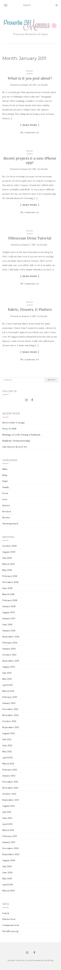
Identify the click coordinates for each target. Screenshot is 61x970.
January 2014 (8, 648)
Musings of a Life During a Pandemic (21, 434)
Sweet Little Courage (13, 422)
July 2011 (6, 812)
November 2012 (10, 715)
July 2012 (6, 739)
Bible (5, 469)
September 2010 (10, 854)
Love (5, 499)
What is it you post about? (30, 78)
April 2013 (7, 685)
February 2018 (9, 600)
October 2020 (9, 545)
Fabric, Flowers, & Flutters (30, 309)
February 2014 (9, 642)
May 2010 (7, 878)
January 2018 (8, 606)
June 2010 (7, 872)
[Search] (56, 5)
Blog (30, 71)
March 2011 (8, 830)
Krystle (44, 85)
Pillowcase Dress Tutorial (29, 238)
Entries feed (8, 919)
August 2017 (8, 612)
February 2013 (9, 697)
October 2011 (9, 793)
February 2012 (9, 769)
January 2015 (8, 630)
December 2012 (10, 709)
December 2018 (10, 582)
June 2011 (7, 818)
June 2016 (7, 624)
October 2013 (9, 654)
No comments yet (29, 132)
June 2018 (7, 588)
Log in (5, 913)
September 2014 (10, 636)
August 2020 (8, 552)
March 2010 (8, 890)
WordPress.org (10, 931)
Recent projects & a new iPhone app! (29, 160)
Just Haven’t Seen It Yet (14, 446)
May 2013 (7, 679)
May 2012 (7, 751)
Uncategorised (10, 523)
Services (6, 511)
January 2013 (8, 703)
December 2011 (10, 781)
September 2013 (10, 660)
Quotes (6, 505)
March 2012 (8, 763)
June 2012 (7, 745)
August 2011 (8, 806)
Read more (30, 125)
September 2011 (10, 799)
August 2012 (8, 733)
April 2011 (7, 824)
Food (5, 493)
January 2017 (8, 618)
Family (5, 487)
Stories (6, 517)
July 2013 (6, 672)
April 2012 (7, 757)
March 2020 (8, 564)
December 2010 (10, 848)
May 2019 (7, 570)
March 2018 (8, 594)
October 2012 (9, 721)
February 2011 (9, 836)
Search (51, 380)
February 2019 (9, 576)
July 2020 (7, 558)
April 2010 (7, 884)
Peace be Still (9, 428)
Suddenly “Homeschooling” (16, 440)
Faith (5, 481)
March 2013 (8, 691)
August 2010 (8, 860)
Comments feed (10, 925)
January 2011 (8, 842)
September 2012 (10, 727)
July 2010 (7, 866)
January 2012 (8, 775)
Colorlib (28, 960)
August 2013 (8, 666)
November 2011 (10, 787)
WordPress (48, 960)
